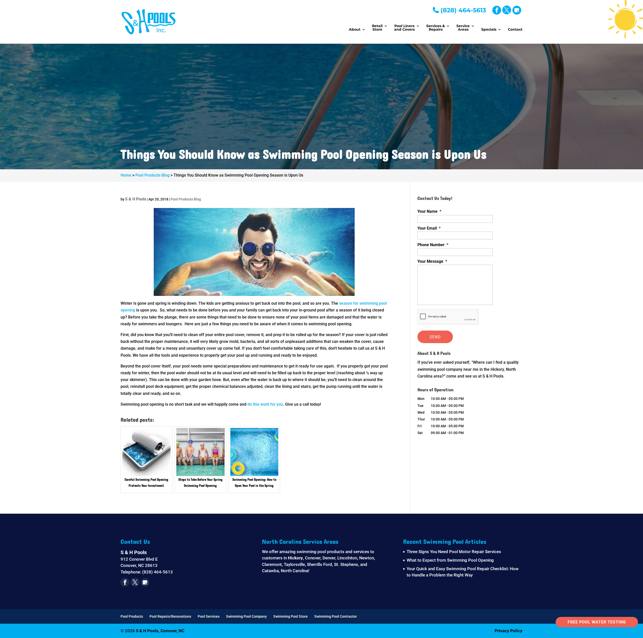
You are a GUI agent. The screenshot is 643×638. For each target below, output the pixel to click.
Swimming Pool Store (290, 616)
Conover (312, 557)
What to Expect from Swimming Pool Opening (450, 560)
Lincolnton (347, 557)
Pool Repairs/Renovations (170, 616)
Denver (329, 557)
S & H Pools (135, 199)
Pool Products (132, 616)
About (354, 30)
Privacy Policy (508, 630)
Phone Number (432, 244)
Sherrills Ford (319, 564)
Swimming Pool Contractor (335, 616)
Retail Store (377, 28)
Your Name (429, 211)
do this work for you (265, 404)
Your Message (432, 261)
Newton (366, 557)
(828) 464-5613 (462, 10)
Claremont (272, 564)
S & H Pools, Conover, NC (160, 630)
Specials (488, 30)
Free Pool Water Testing (597, 622)
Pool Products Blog (186, 199)
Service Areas (463, 28)
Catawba (270, 570)
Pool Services (209, 616)
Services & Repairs (435, 28)
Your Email (429, 228)
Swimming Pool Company (246, 616)
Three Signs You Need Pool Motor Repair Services (454, 551)
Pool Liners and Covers (404, 28)
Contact (515, 30)
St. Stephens (346, 564)
